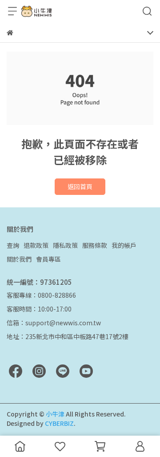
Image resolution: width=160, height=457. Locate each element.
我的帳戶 (124, 245)
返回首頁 (80, 186)
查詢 (13, 245)
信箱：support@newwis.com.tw (54, 322)
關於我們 (19, 259)
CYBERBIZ (59, 423)
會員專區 (48, 259)
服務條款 (94, 245)
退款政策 (36, 245)
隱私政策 (65, 245)
